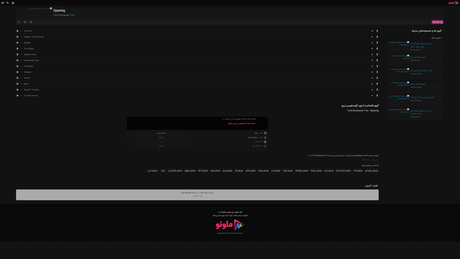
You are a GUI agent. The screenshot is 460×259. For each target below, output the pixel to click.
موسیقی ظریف (288, 170)
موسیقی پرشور (215, 170)
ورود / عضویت (197, 196)
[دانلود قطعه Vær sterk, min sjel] (377, 96)
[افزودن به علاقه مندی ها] (25, 23)
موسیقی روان (328, 170)
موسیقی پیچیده (263, 170)
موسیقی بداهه (203, 170)
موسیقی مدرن (152, 170)
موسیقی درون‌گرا (316, 170)
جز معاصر (161, 137)
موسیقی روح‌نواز (190, 170)
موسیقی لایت (357, 170)
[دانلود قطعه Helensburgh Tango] (377, 61)
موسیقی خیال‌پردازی (175, 170)
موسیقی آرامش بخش (343, 170)
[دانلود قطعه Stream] (377, 79)
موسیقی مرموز (227, 170)
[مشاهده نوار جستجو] (7, 4)
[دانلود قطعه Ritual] (377, 85)
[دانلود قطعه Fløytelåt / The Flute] (377, 91)
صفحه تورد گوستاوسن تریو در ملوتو (241, 123)
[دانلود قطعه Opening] (377, 44)
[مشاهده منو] (2, 4)
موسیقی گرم (239, 170)
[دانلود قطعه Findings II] (377, 73)
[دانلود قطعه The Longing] (377, 49)
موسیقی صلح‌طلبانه (301, 170)
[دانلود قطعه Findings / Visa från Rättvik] (377, 38)
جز (161, 141)
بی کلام (161, 146)
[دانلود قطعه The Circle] (377, 32)
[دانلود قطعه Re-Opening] (377, 67)
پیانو (163, 170)
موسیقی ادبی (275, 170)
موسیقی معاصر (251, 170)
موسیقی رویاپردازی (371, 170)
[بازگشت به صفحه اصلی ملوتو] (13, 4)
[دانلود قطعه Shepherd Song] (377, 55)
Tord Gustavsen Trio (64, 15)
